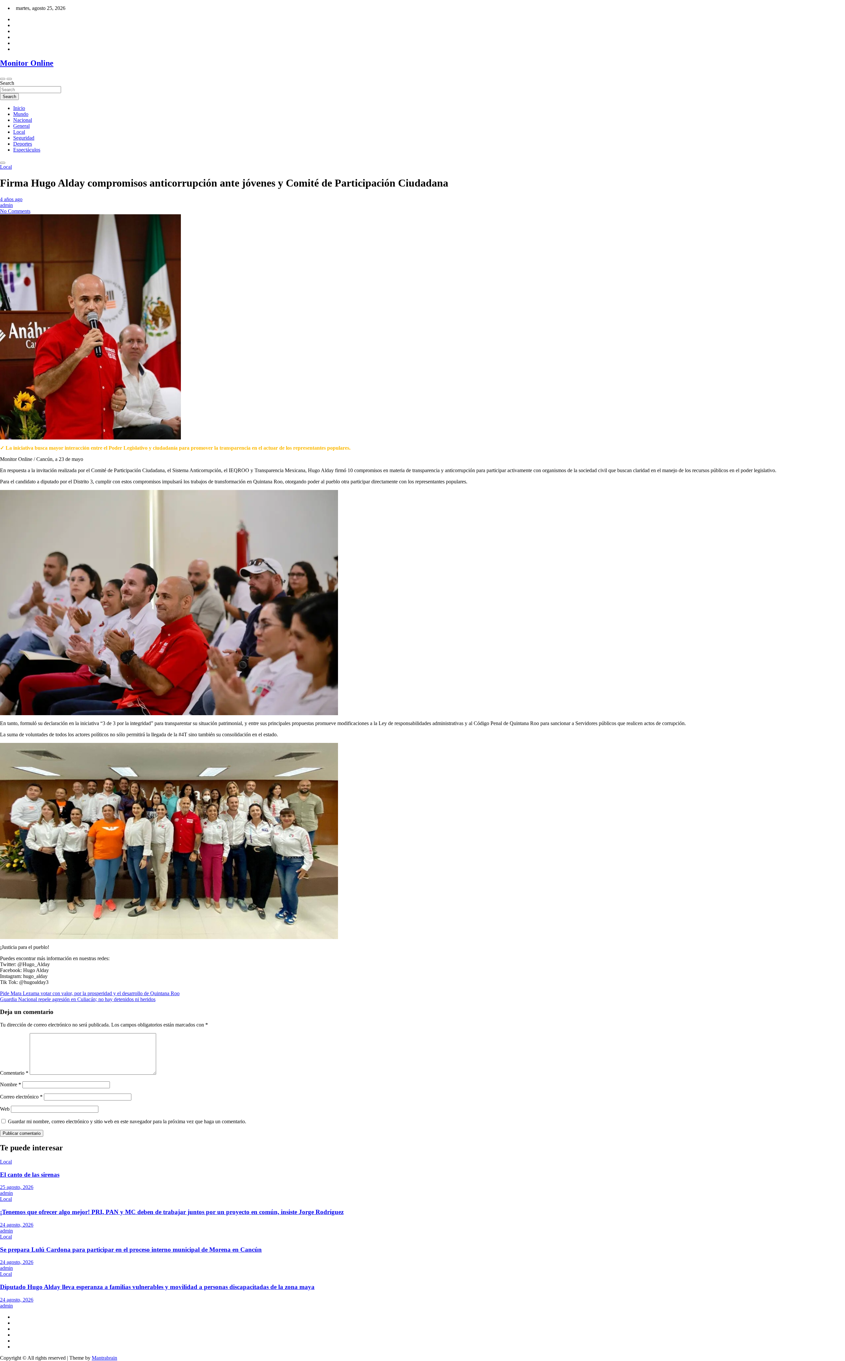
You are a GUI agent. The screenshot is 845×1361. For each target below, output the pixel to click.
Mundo (20, 114)
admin (6, 205)
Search (7, 83)
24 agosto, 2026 (16, 1225)
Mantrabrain (104, 1358)
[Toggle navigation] (2, 79)
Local (19, 132)
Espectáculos (26, 150)
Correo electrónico (21, 1096)
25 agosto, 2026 (16, 1187)
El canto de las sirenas (29, 1174)
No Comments (15, 211)
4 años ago (11, 199)
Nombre (10, 1084)
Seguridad (23, 138)
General (21, 126)
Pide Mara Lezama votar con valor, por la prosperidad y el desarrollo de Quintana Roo (90, 993)
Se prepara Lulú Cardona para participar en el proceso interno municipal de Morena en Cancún (131, 1249)
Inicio (19, 108)
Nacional (22, 120)
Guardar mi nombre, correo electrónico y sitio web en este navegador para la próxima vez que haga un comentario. (127, 1121)
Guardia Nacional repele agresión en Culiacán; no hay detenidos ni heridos (77, 999)
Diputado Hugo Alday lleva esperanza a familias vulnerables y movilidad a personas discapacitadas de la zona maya (157, 1286)
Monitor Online (26, 63)
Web (5, 1109)
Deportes (22, 144)
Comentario (14, 1073)
